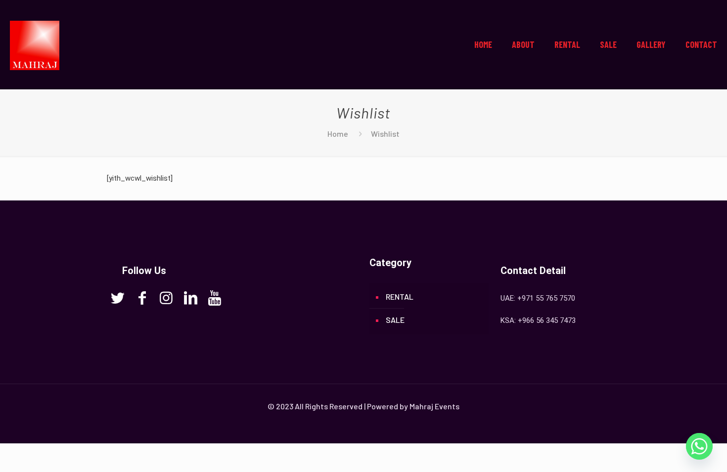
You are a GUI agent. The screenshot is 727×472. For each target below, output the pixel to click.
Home (337, 133)
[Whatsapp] (699, 446)
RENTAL (399, 296)
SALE (395, 319)
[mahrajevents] (34, 44)
